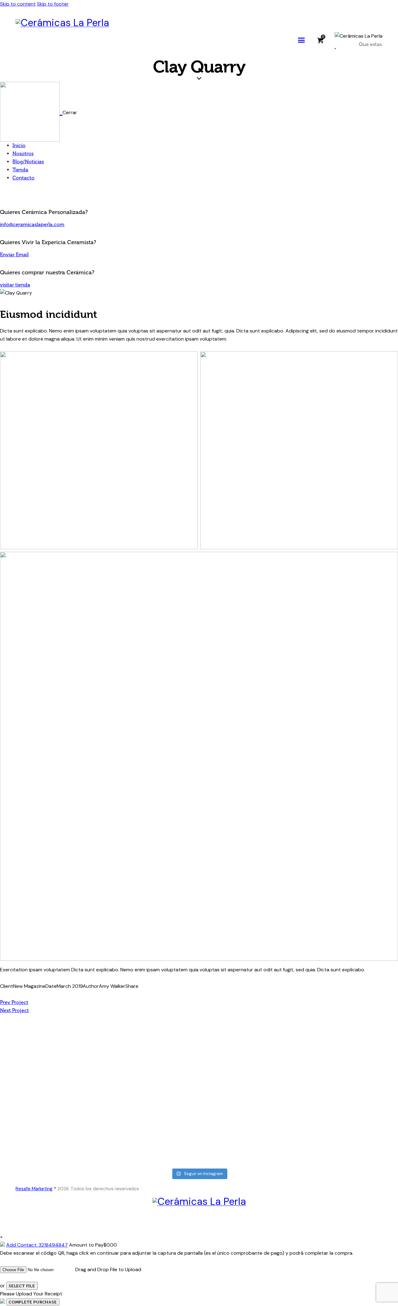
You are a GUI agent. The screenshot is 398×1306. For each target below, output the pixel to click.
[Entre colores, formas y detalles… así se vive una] (344, 1074)
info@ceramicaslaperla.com (32, 224)
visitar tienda (15, 285)
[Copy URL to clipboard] (31, 994)
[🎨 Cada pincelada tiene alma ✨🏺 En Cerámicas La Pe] (151, 1050)
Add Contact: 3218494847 (37, 1245)
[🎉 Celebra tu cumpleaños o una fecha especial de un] (247, 1087)
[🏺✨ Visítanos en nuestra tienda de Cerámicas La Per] (54, 1050)
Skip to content (18, 4)
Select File (22, 1285)
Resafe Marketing (34, 1189)
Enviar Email (14, 255)
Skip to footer (53, 4)
